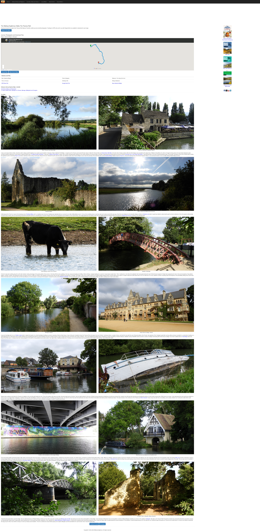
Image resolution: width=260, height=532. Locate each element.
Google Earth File (66, 83)
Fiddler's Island (19, 335)
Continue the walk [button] (94, 524)
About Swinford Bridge (117, 83)
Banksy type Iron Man (66, 518)
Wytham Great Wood (53, 154)
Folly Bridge (184, 336)
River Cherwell (144, 397)
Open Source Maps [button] (14, 72)
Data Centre (51, 1)
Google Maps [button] (5, 72)
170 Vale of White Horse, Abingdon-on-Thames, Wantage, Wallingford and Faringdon (19, 90)
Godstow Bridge (108, 155)
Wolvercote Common (126, 215)
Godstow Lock (146, 214)
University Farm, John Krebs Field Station (134, 154)
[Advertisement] (130, 14)
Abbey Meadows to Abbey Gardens (62, 520)
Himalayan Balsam (27, 460)
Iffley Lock (177, 457)
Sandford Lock (114, 459)
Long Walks (43, 1)
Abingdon (148, 518)
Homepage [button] (102, 524)
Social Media (59, 1)
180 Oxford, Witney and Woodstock (8, 89)
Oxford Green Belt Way (107, 153)
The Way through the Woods (37, 154)
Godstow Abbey (30, 214)
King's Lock (17, 155)
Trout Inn (122, 155)
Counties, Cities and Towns (33, 1)
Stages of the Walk (6, 30)
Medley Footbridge (64, 276)
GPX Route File (5, 83)
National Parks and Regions (18, 1)
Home (8, 1)
